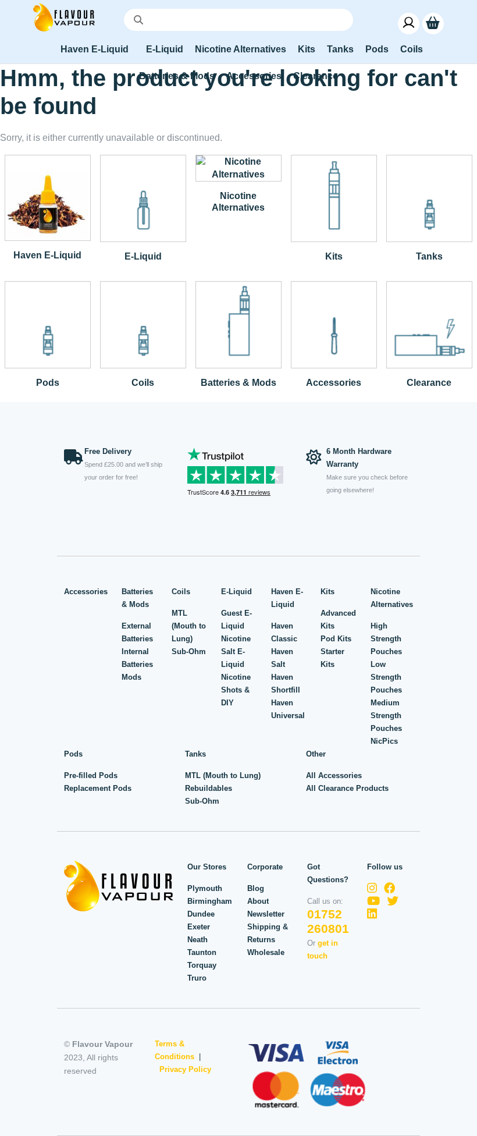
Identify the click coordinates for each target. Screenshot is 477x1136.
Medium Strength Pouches (386, 715)
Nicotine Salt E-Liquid (236, 651)
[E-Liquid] (143, 198)
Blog (255, 888)
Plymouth (204, 888)
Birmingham (209, 901)
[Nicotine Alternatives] (238, 167)
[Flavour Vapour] (64, 17)
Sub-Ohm (189, 651)
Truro (197, 978)
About (258, 901)
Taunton (201, 952)
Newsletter (265, 914)
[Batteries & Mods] (238, 324)
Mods (131, 677)
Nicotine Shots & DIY (236, 690)
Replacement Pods (97, 788)
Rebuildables (208, 788)
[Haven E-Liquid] (48, 197)
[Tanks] (429, 198)
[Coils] (143, 324)
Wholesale (265, 952)
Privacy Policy (185, 1069)
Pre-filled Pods (91, 775)
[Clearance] (429, 324)
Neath (197, 939)
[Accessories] (334, 324)
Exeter (198, 926)
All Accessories (334, 775)
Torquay (201, 965)
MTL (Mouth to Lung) (189, 626)
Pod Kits (336, 638)
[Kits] (334, 198)
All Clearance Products (347, 788)
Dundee (201, 914)
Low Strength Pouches (386, 677)
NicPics (384, 741)
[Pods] (48, 324)
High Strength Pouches (386, 639)
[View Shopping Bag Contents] (433, 23)
